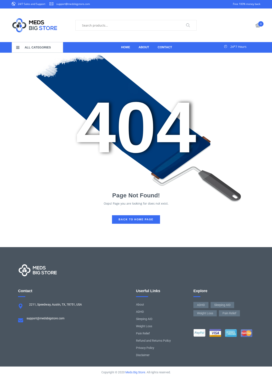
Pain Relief (143, 333)
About (140, 304)
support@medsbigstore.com (73, 4)
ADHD (140, 311)
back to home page (136, 219)
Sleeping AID (144, 319)
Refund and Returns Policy (153, 340)
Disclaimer (143, 355)
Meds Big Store (135, 372)
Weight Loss (144, 326)
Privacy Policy (145, 348)
